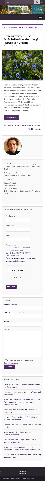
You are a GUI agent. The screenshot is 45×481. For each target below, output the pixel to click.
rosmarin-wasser (20, 125)
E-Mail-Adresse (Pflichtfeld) (14, 313)
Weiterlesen (11, 117)
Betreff (6, 321)
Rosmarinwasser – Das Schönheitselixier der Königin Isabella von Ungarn (21, 39)
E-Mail (9, 235)
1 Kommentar (36, 129)
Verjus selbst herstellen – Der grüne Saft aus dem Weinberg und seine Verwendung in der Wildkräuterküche (22, 402)
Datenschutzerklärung (24, 360)
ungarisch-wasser (33, 125)
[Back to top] (40, 476)
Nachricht (7, 330)
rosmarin (9, 125)
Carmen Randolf (11, 46)
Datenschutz (11, 245)
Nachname (10, 216)
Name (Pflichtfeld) (10, 304)
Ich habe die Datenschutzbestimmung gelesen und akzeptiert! (22, 259)
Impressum (22, 471)
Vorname (10, 225)
